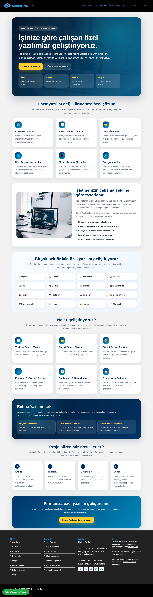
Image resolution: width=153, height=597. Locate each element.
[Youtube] (101, 569)
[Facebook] (96, 569)
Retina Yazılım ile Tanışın (16, 592)
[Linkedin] (80, 569)
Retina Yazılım (36, 589)
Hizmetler (114, 6)
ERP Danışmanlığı (53, 565)
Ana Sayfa (86, 6)
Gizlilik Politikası (18, 565)
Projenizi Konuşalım (31, 66)
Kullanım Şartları (18, 570)
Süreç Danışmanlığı (53, 570)
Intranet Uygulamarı (53, 561)
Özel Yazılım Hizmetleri (57, 66)
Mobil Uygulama (52, 556)
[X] (91, 569)
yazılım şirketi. (132, 547)
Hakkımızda (100, 6)
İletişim (144, 6)
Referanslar (130, 6)
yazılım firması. (118, 554)
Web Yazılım (51, 551)
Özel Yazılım (51, 542)
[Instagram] (86, 569)
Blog (14, 574)
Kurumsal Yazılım (53, 547)
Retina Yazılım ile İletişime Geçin (76, 520)
